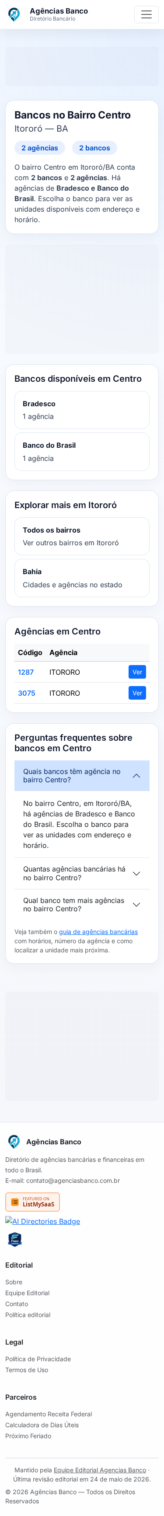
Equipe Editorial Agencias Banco (100, 1470)
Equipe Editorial (27, 1292)
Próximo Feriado (28, 1435)
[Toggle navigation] (146, 14)
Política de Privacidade (38, 1359)
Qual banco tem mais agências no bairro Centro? (73, 904)
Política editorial (27, 1314)
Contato (16, 1303)
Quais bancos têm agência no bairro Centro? (72, 775)
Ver (137, 672)
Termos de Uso (26, 1369)
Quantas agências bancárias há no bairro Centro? (74, 873)
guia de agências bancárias (98, 931)
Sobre (13, 1282)
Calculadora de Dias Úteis (42, 1425)
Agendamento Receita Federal (48, 1414)
